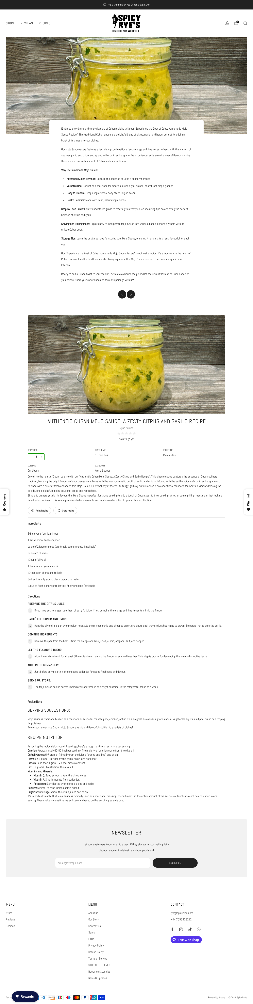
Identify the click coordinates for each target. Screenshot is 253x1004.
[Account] (227, 23)
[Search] (245, 23)
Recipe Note (35, 702)
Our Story (93, 919)
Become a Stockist (99, 971)
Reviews (27, 23)
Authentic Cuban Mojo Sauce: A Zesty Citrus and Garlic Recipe (126, 421)
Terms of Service (97, 958)
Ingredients (34, 523)
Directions (34, 596)
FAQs (91, 939)
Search (92, 932)
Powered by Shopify (216, 997)
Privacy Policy (96, 945)
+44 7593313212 (181, 919)
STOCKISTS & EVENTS (100, 965)
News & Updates (97, 978)
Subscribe (175, 863)
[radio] (119, 433)
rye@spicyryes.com (182, 913)
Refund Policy (96, 952)
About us (93, 913)
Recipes (45, 23)
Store (10, 23)
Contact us (94, 926)
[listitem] (126, 4)
